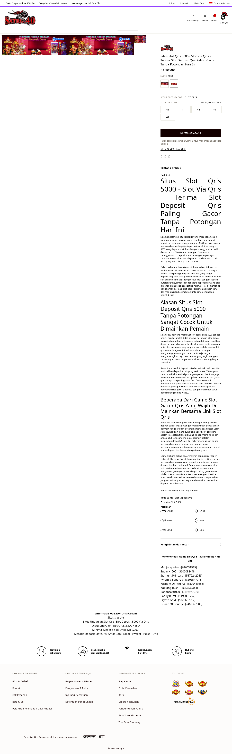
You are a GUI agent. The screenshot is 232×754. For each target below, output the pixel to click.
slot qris (189, 236)
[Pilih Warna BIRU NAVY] (164, 84)
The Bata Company (129, 722)
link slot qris (211, 267)
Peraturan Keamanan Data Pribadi (32, 708)
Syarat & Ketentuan (76, 695)
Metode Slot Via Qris (173, 149)
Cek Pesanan (19, 695)
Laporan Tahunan (129, 701)
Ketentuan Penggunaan (79, 701)
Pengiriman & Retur (76, 688)
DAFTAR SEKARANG (190, 133)
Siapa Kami (125, 681)
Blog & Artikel (20, 681)
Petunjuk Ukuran (211, 102)
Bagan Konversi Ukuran (79, 681)
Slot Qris (119, 617)
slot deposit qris (199, 334)
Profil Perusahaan (129, 688)
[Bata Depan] (20, 17)
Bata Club (199, 3)
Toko (173, 3)
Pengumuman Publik (131, 708)
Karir (121, 695)
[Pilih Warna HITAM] (174, 84)
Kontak (185, 3)
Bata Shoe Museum (130, 715)
